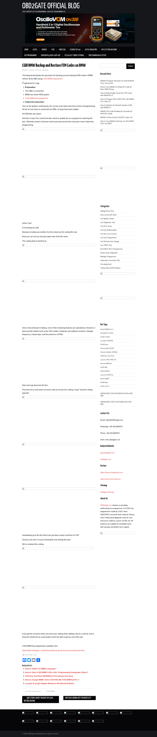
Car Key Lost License (108, 234)
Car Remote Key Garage (109, 241)
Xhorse (44, 50)
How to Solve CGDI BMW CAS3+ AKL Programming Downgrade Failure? (56, 672)
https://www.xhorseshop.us (110, 479)
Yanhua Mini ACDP (107, 348)
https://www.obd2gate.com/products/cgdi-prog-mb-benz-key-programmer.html (53, 650)
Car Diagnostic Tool (107, 222)
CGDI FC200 (105, 337)
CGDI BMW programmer (53, 79)
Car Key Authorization (108, 230)
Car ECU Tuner (106, 226)
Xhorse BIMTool (106, 363)
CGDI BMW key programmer (36, 98)
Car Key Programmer (33, 691)
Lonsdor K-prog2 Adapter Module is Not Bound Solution (49, 683)
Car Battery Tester (107, 219)
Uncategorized (105, 264)
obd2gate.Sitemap (107, 492)
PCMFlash (104, 382)
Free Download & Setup (97, 55)
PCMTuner (104, 344)
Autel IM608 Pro (91, 50)
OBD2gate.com (106, 505)
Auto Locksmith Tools (108, 215)
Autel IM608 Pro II (106, 329)
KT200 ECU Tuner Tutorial (74, 55)
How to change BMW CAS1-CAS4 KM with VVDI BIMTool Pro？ (52, 680)
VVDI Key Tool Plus (107, 356)
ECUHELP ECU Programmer (111, 249)
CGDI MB (103, 367)
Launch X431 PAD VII (108, 360)
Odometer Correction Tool (110, 260)
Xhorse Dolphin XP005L (109, 352)
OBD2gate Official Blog (51, 6)
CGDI (52, 50)
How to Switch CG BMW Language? (40, 669)
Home (26, 50)
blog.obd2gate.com (107, 453)
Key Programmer (30, 55)
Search (130, 66)
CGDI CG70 (104, 386)
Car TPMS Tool (106, 245)
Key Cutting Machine (109, 50)
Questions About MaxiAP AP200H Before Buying (38, 699)
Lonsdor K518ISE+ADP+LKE (50, 55)
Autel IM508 (104, 379)
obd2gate (44, 70)
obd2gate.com (105, 459)
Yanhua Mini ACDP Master (110, 268)
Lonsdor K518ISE (106, 341)
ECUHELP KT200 (75, 50)
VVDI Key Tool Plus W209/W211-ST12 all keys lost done (49, 676)
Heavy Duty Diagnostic (109, 253)
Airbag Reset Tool (107, 211)
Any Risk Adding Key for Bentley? (78, 698)
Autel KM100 (105, 371)
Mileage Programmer (108, 257)
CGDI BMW (50, 691)
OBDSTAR (62, 50)
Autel (35, 50)
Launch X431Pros (106, 375)
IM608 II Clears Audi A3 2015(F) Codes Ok (116, 117)
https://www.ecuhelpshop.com (111, 472)
